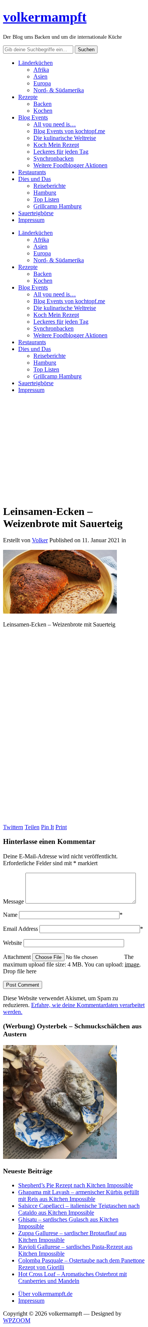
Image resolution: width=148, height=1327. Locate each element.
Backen (42, 104)
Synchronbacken (53, 158)
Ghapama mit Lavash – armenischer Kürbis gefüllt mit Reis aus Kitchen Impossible (78, 1195)
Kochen (42, 110)
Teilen (32, 827)
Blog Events (33, 117)
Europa (42, 83)
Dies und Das (34, 179)
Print (61, 827)
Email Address (20, 929)
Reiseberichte (49, 186)
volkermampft (45, 17)
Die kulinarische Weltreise (64, 138)
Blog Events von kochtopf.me (69, 131)
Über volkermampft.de (45, 1294)
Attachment (17, 957)
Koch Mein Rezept (56, 145)
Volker (40, 540)
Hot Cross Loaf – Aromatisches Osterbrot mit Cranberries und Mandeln (72, 1277)
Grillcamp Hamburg (57, 206)
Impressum (31, 220)
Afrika (41, 69)
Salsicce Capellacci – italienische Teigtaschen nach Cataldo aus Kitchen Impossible (79, 1209)
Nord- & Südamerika (58, 90)
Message (13, 901)
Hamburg (44, 192)
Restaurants (32, 172)
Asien (40, 76)
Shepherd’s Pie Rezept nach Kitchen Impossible (75, 1185)
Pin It (47, 827)
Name (10, 914)
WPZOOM (16, 1320)
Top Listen (46, 199)
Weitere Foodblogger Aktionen (70, 165)
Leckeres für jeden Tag (60, 151)
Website (12, 943)
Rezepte (28, 97)
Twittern (13, 827)
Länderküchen (35, 63)
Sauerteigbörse (36, 213)
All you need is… (54, 124)
